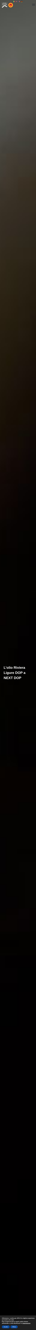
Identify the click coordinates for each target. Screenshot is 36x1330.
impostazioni (26, 1323)
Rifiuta (14, 1327)
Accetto (6, 1327)
